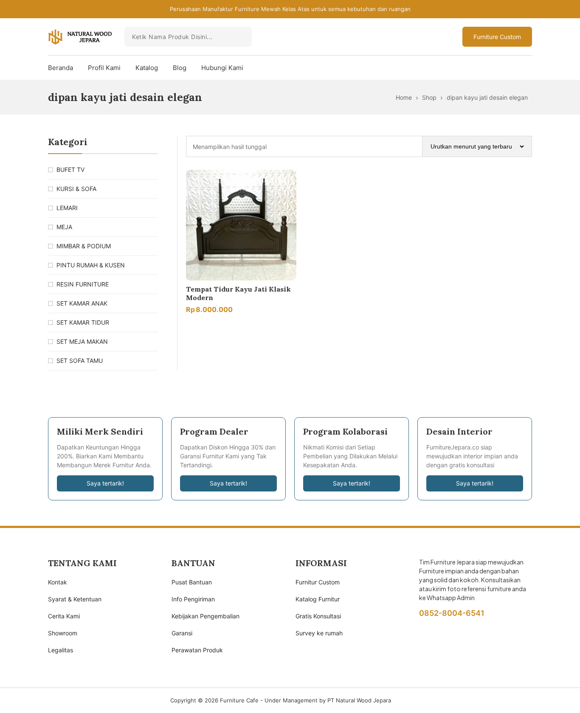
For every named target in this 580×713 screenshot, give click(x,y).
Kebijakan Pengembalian (205, 616)
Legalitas (60, 650)
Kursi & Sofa (76, 188)
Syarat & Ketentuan (74, 599)
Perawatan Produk (197, 650)
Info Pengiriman (193, 599)
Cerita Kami (64, 616)
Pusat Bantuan (192, 582)
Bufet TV (70, 169)
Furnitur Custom (318, 582)
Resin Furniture (82, 284)
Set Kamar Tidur (82, 322)
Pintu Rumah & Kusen (90, 265)
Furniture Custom (497, 36)
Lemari (67, 207)
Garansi (182, 633)
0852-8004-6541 (451, 613)
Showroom (62, 633)
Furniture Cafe (239, 700)
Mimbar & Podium (83, 246)
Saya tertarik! (105, 483)
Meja (64, 226)
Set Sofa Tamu (79, 360)
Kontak (57, 582)
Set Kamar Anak (81, 303)
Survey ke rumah (319, 633)
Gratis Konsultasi (318, 616)
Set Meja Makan (82, 341)
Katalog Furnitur (318, 599)
